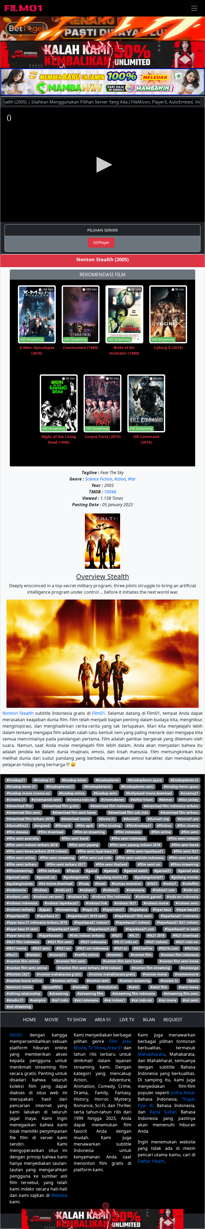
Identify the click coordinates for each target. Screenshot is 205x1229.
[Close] (105, 36)
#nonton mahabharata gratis (112, 974)
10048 (110, 492)
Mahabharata (151, 1054)
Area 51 (115, 1048)
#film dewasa (17, 832)
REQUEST (172, 1020)
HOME (29, 1020)
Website (59, 1195)
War (132, 479)
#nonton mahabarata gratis (59, 974)
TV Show (96, 1048)
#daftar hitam (142, 799)
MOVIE (51, 1020)
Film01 (98, 713)
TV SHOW (76, 1020)
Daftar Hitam (151, 1161)
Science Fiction (98, 479)
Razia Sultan (163, 1112)
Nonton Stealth (18, 713)
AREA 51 (103, 1020)
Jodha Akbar (183, 1093)
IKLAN (149, 1020)
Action (120, 479)
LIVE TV (127, 1020)
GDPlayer (101, 242)
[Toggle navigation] (194, 8)
